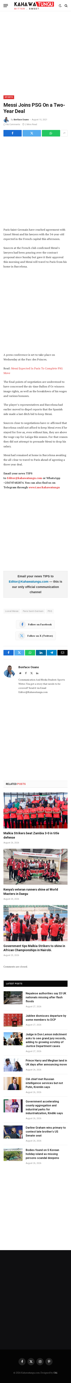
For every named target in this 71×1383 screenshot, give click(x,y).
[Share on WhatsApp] (51, 133)
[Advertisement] (35, 52)
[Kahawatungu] (34, 5)
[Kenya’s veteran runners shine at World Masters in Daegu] (35, 867)
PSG (50, 611)
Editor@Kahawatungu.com (29, 581)
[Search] (66, 5)
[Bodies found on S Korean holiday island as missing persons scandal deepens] (13, 1154)
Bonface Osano (21, 119)
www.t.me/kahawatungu (44, 487)
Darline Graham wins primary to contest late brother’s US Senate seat (46, 1131)
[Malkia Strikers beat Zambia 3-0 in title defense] (35, 810)
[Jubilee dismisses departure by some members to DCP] (13, 1020)
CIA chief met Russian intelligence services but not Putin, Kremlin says (44, 1083)
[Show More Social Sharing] (64, 133)
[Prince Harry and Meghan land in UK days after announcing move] (13, 1064)
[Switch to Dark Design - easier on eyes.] (60, 5)
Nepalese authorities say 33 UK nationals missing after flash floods (46, 997)
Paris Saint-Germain (33, 611)
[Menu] (5, 5)
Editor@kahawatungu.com (24, 478)
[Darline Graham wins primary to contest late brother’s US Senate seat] (13, 1132)
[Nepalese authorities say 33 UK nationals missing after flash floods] (13, 997)
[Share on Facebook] (12, 133)
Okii (55, 1372)
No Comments (13, 124)
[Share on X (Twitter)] (32, 133)
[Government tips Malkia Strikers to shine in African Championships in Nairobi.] (35, 923)
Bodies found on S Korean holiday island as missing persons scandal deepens (42, 1154)
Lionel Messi (12, 611)
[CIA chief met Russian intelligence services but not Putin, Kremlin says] (13, 1083)
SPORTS (9, 97)
